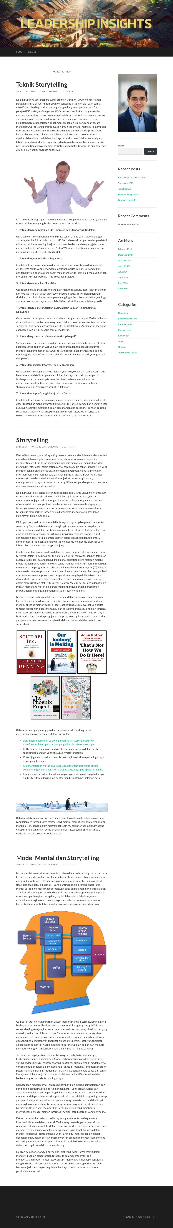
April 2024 (123, 288)
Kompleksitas (124, 330)
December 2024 (125, 254)
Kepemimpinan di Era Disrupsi (132, 177)
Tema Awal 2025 (125, 183)
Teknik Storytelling (41, 84)
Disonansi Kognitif (126, 200)
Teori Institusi (124, 188)
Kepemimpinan (125, 324)
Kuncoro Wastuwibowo (45, 91)
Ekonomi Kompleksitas (128, 194)
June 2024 (123, 277)
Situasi (121, 341)
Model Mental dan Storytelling (57, 857)
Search (121, 145)
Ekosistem (123, 313)
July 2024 (122, 271)
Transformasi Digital (127, 352)
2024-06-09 (22, 447)
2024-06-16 (22, 91)
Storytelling (32, 440)
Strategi (121, 347)
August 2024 (124, 266)
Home (19, 52)
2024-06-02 (22, 865)
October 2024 (124, 260)
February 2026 (125, 249)
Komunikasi (123, 335)
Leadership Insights (34, 1217)
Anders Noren (142, 1217)
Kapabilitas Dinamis (127, 318)
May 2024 (123, 283)
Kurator (32, 52)
